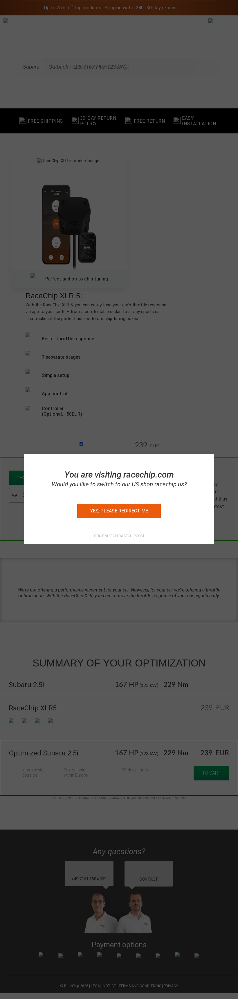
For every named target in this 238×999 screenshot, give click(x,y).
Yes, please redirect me (119, 511)
